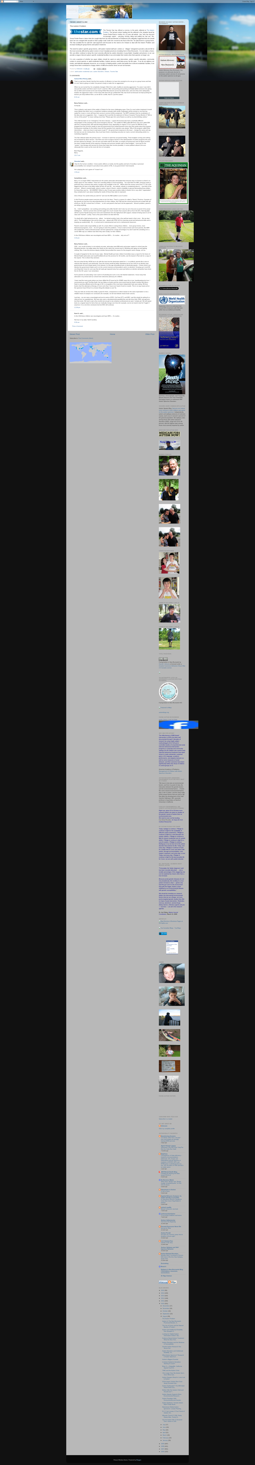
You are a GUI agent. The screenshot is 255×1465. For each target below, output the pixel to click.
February (166, 1438)
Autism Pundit (166, 1233)
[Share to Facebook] (103, 69)
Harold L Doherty (164, 664)
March (165, 1435)
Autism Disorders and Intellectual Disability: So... (172, 1351)
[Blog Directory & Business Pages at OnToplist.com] (172, 923)
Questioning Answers (168, 1136)
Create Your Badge (172, 719)
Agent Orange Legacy (168, 1146)
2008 (163, 1446)
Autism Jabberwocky (168, 1220)
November (166, 1308)
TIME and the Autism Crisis (170, 1370)
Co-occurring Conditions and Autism (171, 1215)
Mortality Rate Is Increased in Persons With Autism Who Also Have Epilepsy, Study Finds (172, 1257)
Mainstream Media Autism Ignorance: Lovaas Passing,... (172, 1407)
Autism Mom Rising (81, 78)
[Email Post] (94, 69)
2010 (163, 1303)
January (165, 1440)
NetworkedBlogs (170, 941)
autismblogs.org (164, 712)
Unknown (164, 1126)
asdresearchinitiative (168, 1214)
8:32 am (76, 97)
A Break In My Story (167, 1242)
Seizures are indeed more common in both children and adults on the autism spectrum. (172, 410)
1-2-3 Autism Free (167, 1241)
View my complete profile (167, 1128)
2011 (162, 1301)
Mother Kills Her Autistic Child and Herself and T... (172, 1390)
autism (168, 948)
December (166, 1306)
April (164, 1432)
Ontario (107, 71)
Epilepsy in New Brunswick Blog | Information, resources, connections (172, 1271)
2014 (163, 1293)
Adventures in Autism (168, 1189)
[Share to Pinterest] (105, 69)
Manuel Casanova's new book (169, 1209)
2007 (163, 1449)
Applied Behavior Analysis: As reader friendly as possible (171, 1196)
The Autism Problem (168, 1318)
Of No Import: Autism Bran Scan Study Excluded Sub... (172, 1382)
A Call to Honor (165, 1191)
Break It (163, 1266)
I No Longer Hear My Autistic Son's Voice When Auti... (173, 1373)
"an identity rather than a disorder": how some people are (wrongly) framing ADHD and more (171, 1139)
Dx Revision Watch (167, 1180)
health (168, 950)
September (166, 1313)
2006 (163, 1451)
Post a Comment (77, 326)
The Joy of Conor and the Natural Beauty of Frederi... (172, 1326)
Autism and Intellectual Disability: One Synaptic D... (172, 1330)
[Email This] (98, 69)
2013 (163, 1295)
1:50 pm (76, 172)
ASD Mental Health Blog (169, 1172)
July (164, 1424)
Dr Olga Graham (166, 1276)
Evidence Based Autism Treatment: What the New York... (173, 1339)
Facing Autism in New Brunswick (92, 9)
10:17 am (77, 155)
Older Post (149, 334)
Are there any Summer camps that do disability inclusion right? (172, 1235)
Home (112, 334)
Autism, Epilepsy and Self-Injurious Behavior (170, 1248)
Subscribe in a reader (165, 1119)
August (165, 1316)
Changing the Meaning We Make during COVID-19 (170, 1174)
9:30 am (76, 322)
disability (172, 948)
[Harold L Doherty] (178, 728)
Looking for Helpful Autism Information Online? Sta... (171, 1334)
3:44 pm (76, 238)
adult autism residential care (84, 71)
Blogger (138, 1460)
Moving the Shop (166, 1228)
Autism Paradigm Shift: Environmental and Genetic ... (172, 1399)
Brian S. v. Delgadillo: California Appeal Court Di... (172, 1367)
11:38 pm (77, 307)
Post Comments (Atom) (85, 338)
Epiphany (164, 1154)
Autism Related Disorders (169, 1253)
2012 (163, 1298)
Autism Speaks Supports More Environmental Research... (171, 1395)
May (164, 1430)
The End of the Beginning (168, 1222)
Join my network (172, 952)
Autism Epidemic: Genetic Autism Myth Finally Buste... (172, 1403)
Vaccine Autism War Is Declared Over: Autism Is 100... (172, 1420)
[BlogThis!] (100, 69)
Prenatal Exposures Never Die (171, 1226)
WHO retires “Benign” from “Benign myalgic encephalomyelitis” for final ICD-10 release (171, 1183)
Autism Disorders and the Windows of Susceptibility (173, 1343)
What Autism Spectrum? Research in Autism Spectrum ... (173, 1355)
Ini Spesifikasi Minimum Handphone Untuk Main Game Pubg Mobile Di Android (171, 1200)
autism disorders (98, 71)
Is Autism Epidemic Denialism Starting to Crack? (171, 1362)
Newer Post (75, 334)
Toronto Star (114, 71)
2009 (163, 1443)
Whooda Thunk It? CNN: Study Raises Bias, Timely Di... (172, 1416)
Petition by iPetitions (169, 98)
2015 (163, 1290)
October (165, 1311)
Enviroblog (164, 1263)
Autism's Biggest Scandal (170, 1359)
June (164, 1427)
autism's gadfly (166, 1207)
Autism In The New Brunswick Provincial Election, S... (171, 1322)
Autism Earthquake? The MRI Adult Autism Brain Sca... (173, 1386)
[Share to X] (101, 69)
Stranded (77, 161)
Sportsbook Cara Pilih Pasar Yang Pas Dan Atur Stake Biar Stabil (172, 1148)
